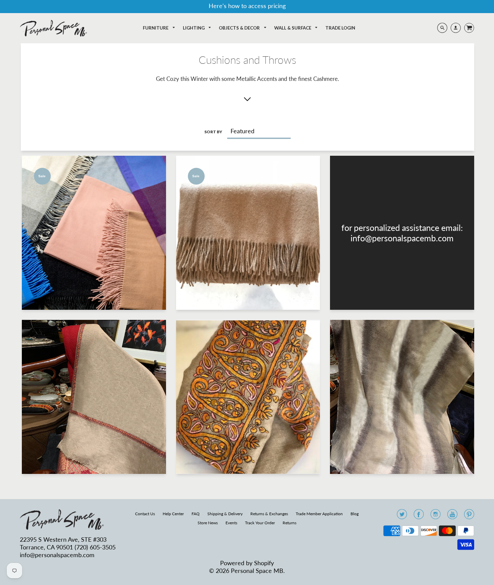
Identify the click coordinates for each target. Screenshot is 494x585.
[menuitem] (159, 28)
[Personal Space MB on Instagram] (435, 516)
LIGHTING (194, 28)
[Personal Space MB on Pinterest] (469, 516)
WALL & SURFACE (293, 28)
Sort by (213, 131)
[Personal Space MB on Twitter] (402, 516)
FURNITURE (156, 28)
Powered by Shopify (247, 563)
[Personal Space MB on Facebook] (419, 516)
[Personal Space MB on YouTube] (452, 516)
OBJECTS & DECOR (240, 28)
